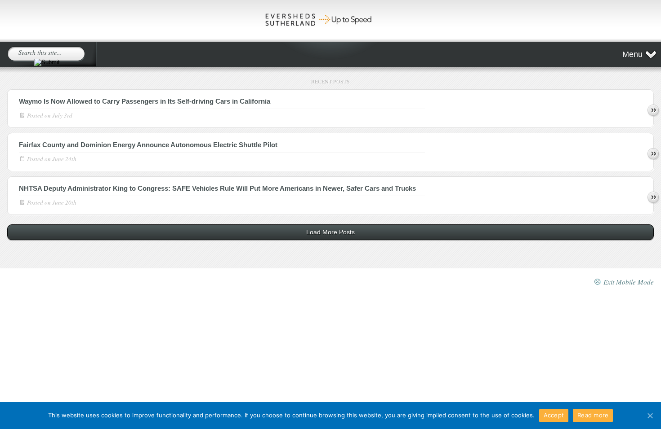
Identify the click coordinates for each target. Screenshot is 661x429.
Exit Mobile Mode (628, 281)
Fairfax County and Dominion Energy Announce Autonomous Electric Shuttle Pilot (148, 145)
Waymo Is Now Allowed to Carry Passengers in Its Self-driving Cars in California (144, 101)
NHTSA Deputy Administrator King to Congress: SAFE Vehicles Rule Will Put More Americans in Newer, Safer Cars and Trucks (217, 188)
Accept (554, 415)
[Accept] (649, 415)
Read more (654, 111)
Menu (632, 54)
